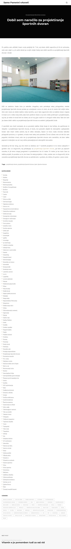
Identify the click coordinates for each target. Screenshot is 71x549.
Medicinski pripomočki (9, 284)
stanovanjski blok (61, 510)
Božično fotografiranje (9, 187)
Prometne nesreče (8, 356)
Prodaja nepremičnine (9, 351)
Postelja (5, 342)
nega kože (5, 504)
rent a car (45, 507)
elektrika (39, 499)
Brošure (5, 189)
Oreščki (5, 325)
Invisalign (6, 240)
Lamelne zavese (8, 272)
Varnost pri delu (7, 446)
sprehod (27, 510)
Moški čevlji (6, 291)
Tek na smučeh (7, 412)
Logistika (5, 276)
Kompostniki (6, 267)
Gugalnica (6, 233)
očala (52, 504)
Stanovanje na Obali (9, 405)
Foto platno (6, 223)
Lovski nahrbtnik (7, 279)
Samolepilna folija (8, 373)
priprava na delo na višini (33, 507)
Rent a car (6, 366)
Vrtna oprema (7, 467)
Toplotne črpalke (8, 421)
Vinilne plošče (7, 453)
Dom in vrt (6, 206)
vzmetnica (55, 513)
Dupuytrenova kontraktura (11, 209)
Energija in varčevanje (9, 218)
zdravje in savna (7, 515)
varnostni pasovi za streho (21, 513)
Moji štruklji (6, 288)
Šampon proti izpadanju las (11, 378)
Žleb (4, 487)
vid (43, 513)
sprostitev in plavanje (38, 510)
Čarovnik (5, 192)
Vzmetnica (6, 470)
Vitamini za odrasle (8, 460)
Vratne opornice (7, 463)
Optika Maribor (7, 320)
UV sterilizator (7, 441)
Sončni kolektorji (8, 400)
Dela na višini (7, 199)
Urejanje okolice (7, 438)
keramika (50, 502)
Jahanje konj (6, 247)
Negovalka (6, 298)
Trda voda (6, 429)
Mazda (5, 281)
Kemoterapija (7, 259)
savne (62, 507)
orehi (33, 504)
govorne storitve (22, 502)
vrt (48, 513)
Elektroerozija (7, 214)
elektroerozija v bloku (9, 502)
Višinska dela (6, 455)
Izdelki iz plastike (8, 245)
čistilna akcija (52, 515)
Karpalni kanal (7, 257)
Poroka (5, 339)
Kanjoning (6, 255)
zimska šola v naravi (30, 515)
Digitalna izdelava (8, 204)
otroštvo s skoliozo (43, 504)
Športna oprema (8, 402)
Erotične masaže (8, 221)
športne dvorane (42, 164)
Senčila (5, 383)
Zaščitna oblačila (8, 475)
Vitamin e (6, 458)
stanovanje (50, 510)
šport (35, 164)
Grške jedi (6, 230)
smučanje (19, 510)
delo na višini (18, 499)
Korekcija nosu (7, 269)
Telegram (6, 417)
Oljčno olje (6, 317)
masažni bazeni (59, 502)
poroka (59, 504)
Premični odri (6, 349)
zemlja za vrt (18, 515)
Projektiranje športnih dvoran (35, 15)
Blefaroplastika (7, 185)
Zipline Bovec (7, 484)
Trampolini (6, 426)
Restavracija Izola (8, 368)
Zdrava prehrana (8, 477)
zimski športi (42, 515)
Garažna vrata (7, 226)
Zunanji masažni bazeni (9, 489)
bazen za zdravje (7, 499)
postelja (21, 507)
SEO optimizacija (8, 385)
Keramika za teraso (8, 262)
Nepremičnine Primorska (10, 301)
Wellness (5, 472)
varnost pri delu (35, 513)
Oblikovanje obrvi (8, 305)
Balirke (5, 177)
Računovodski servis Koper (10, 363)
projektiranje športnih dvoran (44, 149)
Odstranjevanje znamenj (10, 310)
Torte (4, 424)
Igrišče (5, 238)
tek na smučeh (7, 513)
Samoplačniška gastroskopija (11, 376)
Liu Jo (4, 274)
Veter (4, 450)
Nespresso (6, 303)
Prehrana (5, 346)
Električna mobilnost (9, 211)
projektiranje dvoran (11, 164)
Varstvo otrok (7, 448)
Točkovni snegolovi (8, 419)
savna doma (55, 507)
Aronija (5, 175)
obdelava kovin (16, 504)
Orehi (4, 322)
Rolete (5, 371)
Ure (4, 436)
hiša (32, 502)
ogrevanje (25, 504)
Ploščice (5, 337)
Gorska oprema (7, 228)
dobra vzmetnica (29, 499)
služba (12, 510)
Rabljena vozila (7, 361)
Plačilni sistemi (7, 334)
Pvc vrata (6, 359)
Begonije (5, 180)
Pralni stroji (6, 344)
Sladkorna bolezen (8, 390)
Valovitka (6, 443)
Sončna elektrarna (8, 397)
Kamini (5, 252)
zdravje (63, 513)
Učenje (5, 434)
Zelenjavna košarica (9, 479)
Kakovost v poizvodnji (9, 250)
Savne (5, 380)
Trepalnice (6, 431)
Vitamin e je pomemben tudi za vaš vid (23, 542)
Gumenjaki (6, 235)
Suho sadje (6, 407)
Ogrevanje (6, 313)
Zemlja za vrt (7, 482)
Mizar (4, 286)
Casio (4, 197)
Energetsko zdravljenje (9, 216)
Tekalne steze (7, 414)
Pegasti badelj (7, 330)
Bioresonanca (7, 182)
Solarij (5, 395)
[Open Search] (67, 2)
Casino (5, 194)
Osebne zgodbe (7, 327)
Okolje (5, 315)
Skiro (4, 388)
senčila (5, 510)
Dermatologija (7, 201)
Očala (4, 308)
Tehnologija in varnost (9, 409)
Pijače (5, 332)
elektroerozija (49, 499)
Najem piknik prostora (9, 293)
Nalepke (5, 296)
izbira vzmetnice (40, 502)
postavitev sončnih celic (9, 507)
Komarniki (6, 264)
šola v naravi (62, 515)
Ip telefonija (6, 243)
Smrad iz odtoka (8, 392)
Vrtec (4, 465)
